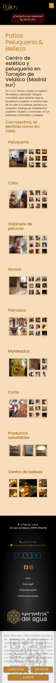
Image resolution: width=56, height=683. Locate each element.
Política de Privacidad (28, 596)
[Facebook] (26, 568)
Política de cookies (37, 661)
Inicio (28, 578)
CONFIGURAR (16, 669)
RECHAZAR (41, 669)
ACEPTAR (28, 677)
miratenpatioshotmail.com (30, 545)
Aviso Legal (28, 584)
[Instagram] (31, 568)
